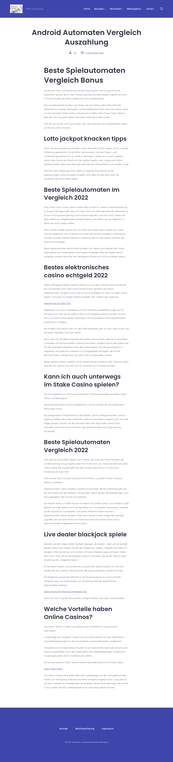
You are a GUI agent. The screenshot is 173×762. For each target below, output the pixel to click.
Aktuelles (99, 8)
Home (87, 8)
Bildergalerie (134, 8)
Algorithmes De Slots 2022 (57, 303)
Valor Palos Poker (53, 668)
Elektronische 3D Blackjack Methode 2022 (65, 591)
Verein (149, 8)
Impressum (108, 728)
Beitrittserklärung (84, 728)
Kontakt (63, 728)
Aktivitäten (115, 8)
